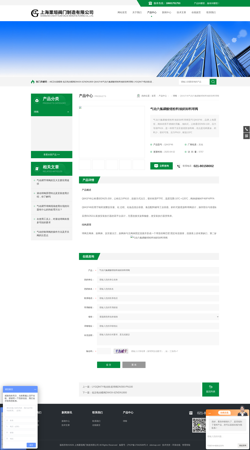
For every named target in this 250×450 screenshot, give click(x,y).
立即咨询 (164, 166)
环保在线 (176, 445)
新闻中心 (166, 12)
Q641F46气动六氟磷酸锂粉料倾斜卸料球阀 (113, 82)
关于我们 (137, 12)
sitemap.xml (154, 445)
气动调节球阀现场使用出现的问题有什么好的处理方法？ (53, 208)
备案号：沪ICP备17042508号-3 (133, 445)
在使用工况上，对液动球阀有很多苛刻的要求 (53, 221)
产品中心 (152, 12)
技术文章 (181, 12)
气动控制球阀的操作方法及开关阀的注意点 (53, 234)
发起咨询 (242, 445)
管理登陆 (186, 445)
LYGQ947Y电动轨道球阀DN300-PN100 (151, 82)
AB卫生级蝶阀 (55, 82)
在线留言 (196, 12)
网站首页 (122, 12)
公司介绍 (35, 421)
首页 (154, 96)
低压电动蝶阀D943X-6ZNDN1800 (78, 82)
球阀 (36, 112)
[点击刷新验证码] (121, 351)
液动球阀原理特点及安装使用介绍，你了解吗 (53, 195)
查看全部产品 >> (52, 154)
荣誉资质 (35, 425)
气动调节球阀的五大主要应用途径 (53, 182)
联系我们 (211, 12)
